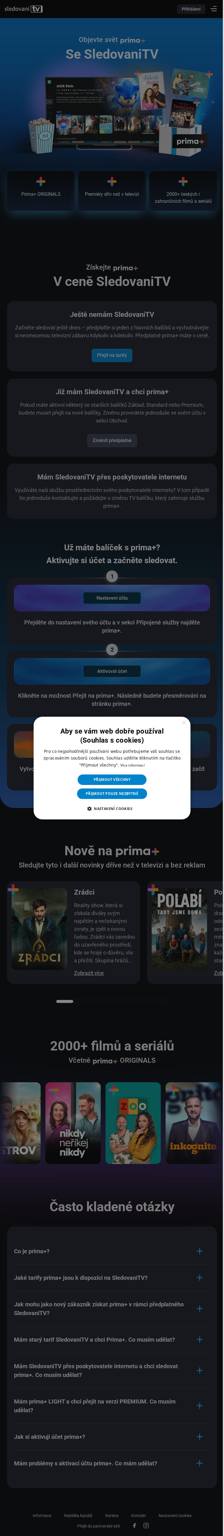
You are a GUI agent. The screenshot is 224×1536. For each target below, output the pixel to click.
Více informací (130, 765)
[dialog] (110, 768)
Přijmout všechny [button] (109, 779)
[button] (109, 808)
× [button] (180, 723)
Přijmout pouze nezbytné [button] (109, 793)
